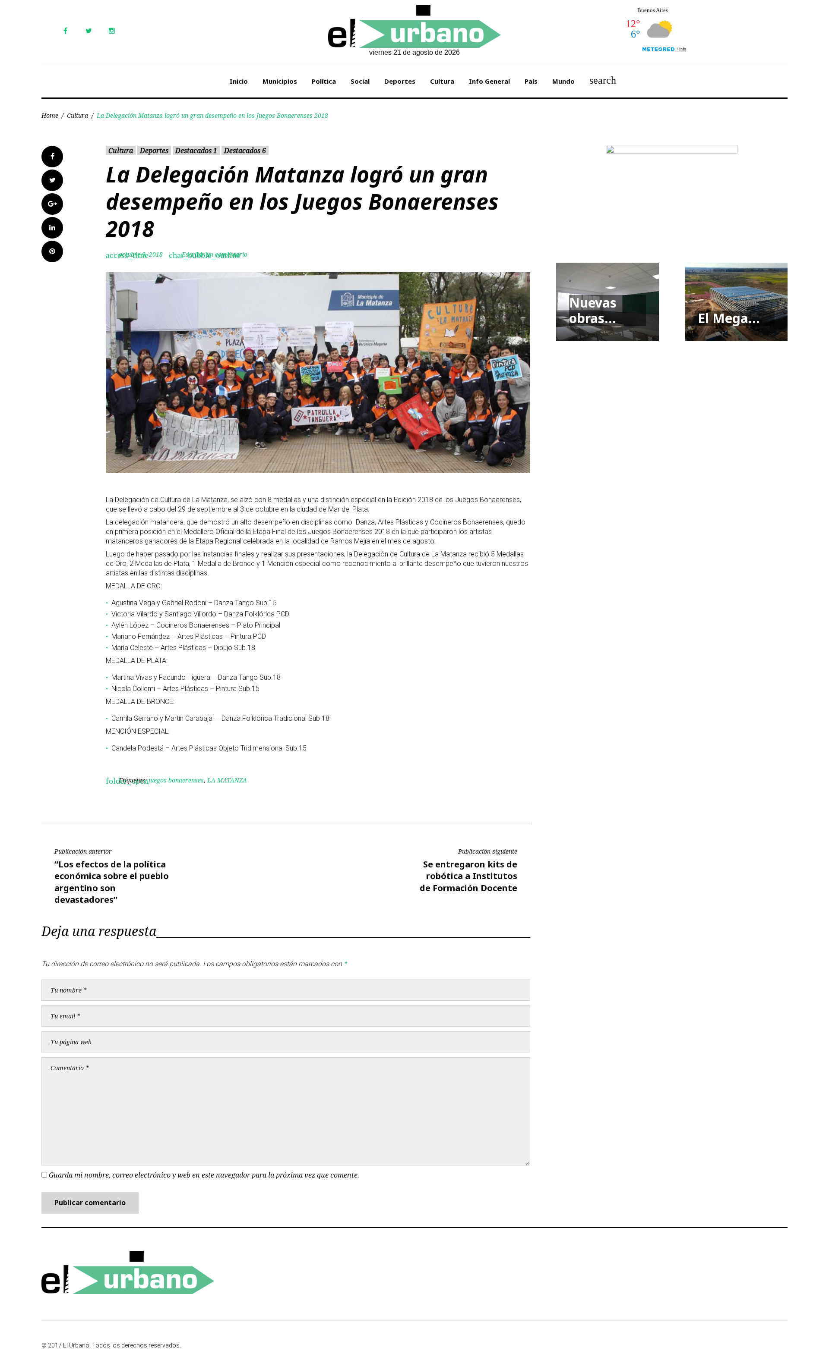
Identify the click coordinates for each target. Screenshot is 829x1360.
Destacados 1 (196, 150)
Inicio (239, 81)
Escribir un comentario (214, 254)
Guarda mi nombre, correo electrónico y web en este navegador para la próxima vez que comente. (204, 1175)
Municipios (280, 81)
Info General (489, 81)
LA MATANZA (227, 780)
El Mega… (728, 318)
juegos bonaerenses (176, 780)
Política (324, 81)
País (531, 81)
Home (49, 115)
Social (360, 81)
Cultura (442, 81)
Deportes (399, 81)
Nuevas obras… (593, 310)
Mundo (563, 81)
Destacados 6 (245, 150)
